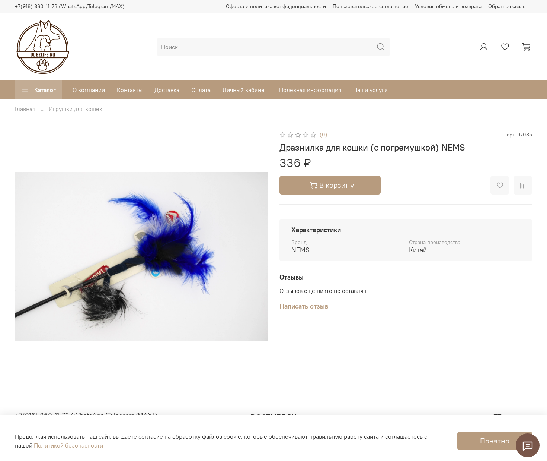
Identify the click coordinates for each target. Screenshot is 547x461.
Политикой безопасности (68, 445)
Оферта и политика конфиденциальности (276, 6)
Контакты (130, 90)
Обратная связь (506, 6)
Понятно (494, 440)
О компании (89, 90)
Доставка (166, 90)
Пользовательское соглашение (370, 6)
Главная (25, 109)
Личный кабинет (245, 90)
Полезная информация (310, 90)
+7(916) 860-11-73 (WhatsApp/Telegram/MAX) (70, 6)
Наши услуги (370, 90)
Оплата (201, 90)
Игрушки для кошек (75, 109)
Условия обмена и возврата (448, 6)
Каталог (45, 90)
